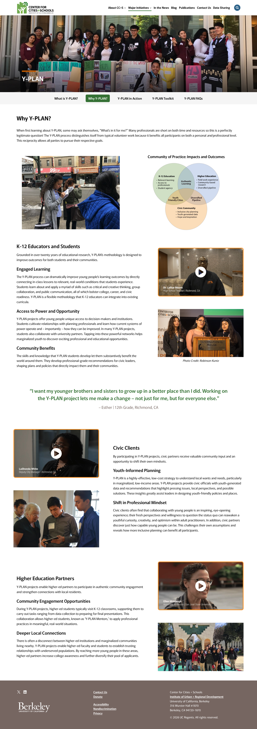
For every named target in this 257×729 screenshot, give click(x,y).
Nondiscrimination (104, 708)
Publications (187, 7)
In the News (161, 7)
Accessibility (101, 704)
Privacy (97, 713)
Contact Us (204, 7)
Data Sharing (221, 7)
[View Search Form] (237, 8)
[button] (201, 272)
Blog (174, 7)
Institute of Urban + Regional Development (196, 696)
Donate (98, 696)
